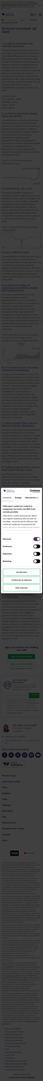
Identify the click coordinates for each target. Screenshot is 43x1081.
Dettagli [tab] (18, 498)
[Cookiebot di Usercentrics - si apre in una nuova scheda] (30, 491)
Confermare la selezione (21, 580)
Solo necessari (21, 588)
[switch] (36, 546)
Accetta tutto (21, 572)
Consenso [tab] (7, 498)
